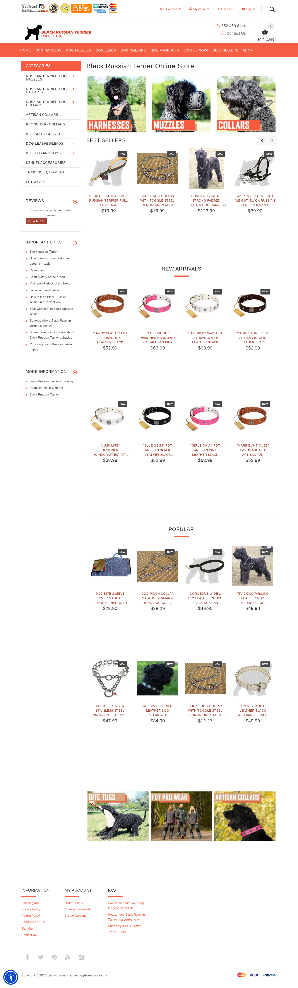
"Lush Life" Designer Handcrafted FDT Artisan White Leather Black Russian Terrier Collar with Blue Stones (110, 450)
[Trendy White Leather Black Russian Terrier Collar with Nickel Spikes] (252, 678)
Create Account (75, 915)
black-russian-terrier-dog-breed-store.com (79, 975)
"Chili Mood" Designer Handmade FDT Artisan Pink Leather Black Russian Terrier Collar (158, 337)
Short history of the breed (47, 277)
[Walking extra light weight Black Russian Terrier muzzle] (255, 168)
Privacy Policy (30, 909)
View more (36, 221)
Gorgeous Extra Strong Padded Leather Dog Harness (206, 200)
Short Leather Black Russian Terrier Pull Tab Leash (108, 200)
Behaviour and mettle (44, 290)
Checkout (227, 9)
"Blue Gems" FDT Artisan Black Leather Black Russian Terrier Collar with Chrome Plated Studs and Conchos (158, 450)
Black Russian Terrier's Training (51, 381)
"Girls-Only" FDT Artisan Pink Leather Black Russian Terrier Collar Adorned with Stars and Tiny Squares (205, 450)
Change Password (77, 909)
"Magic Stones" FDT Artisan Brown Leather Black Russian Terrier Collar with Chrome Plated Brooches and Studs (252, 337)
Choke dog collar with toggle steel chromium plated (157, 200)
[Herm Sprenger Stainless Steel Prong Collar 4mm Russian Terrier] (110, 678)
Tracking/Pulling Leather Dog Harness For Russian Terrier (253, 598)
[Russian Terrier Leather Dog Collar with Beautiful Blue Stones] (157, 678)
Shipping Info (30, 903)
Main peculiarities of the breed (50, 283)
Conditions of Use (33, 922)
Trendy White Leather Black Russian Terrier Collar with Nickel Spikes (253, 710)
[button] (271, 10)
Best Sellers (106, 140)
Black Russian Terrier (44, 394)
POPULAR (181, 529)
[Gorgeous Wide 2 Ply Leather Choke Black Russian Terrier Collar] (205, 566)
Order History (74, 903)
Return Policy (30, 915)
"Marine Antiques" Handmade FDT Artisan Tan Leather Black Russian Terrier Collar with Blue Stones (253, 450)
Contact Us (236, 33)
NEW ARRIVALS (181, 269)
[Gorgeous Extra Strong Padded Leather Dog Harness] (206, 168)
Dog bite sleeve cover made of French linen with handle (110, 598)
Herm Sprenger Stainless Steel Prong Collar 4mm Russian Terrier (110, 710)
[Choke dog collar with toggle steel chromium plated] (157, 168)
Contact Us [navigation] (173, 9)
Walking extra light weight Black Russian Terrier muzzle (255, 200)
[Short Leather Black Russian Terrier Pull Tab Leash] (108, 168)
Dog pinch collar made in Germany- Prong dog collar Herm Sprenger (157, 598)
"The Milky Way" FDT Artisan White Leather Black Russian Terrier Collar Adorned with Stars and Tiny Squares (205, 337)
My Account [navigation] (201, 9)
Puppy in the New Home (46, 387)
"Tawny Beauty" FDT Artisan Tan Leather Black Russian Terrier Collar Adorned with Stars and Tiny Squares (110, 337)
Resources (37, 270)
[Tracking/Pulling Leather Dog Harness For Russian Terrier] (252, 566)
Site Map (27, 928)
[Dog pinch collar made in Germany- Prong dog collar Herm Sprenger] (157, 566)
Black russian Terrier (44, 251)
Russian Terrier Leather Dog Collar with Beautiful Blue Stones (157, 710)
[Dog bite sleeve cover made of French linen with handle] (110, 566)
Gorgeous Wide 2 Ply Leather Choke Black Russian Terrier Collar (205, 598)
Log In (250, 9)
